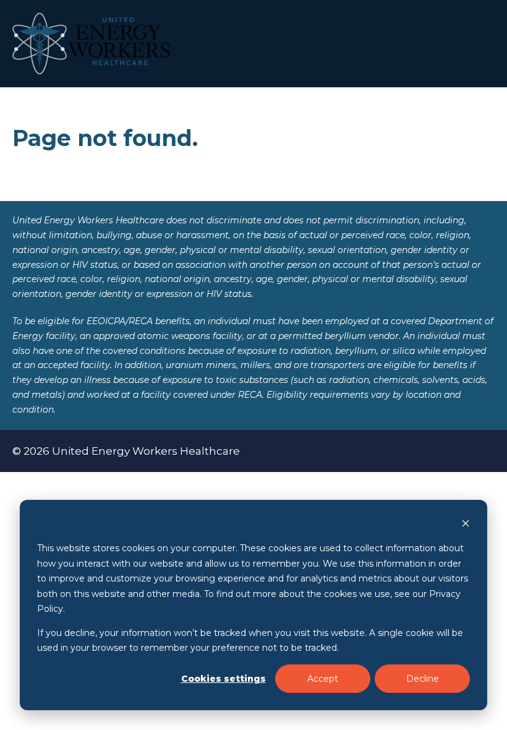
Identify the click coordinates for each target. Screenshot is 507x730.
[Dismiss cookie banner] (465, 525)
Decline (422, 678)
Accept (322, 678)
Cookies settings (223, 678)
